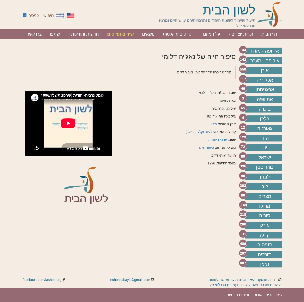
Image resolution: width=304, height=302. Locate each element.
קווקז (265, 235)
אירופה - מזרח (265, 51)
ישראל (265, 157)
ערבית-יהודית (217, 139)
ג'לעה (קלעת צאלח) (199, 132)
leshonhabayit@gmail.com (129, 280)
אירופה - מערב (264, 60)
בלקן (264, 118)
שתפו (55, 34)
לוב (264, 186)
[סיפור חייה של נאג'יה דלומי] (60, 15)
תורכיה (265, 254)
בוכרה (265, 109)
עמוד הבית (274, 295)
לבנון (265, 177)
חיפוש (48, 15)
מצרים (264, 196)
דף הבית (269, 34)
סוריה (264, 215)
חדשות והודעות (84, 34)
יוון (264, 147)
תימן (264, 264)
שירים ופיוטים (120, 34)
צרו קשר (34, 34)
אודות (258, 295)
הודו (265, 138)
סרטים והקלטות (177, 34)
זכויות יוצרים (241, 34)
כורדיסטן (265, 167)
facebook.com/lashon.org (42, 280)
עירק (264, 225)
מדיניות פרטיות (238, 295)
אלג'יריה (265, 80)
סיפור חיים (206, 147)
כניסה (34, 15)
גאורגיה (264, 128)
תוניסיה (264, 244)
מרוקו (264, 206)
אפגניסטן (265, 89)
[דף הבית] (269, 14)
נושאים (148, 34)
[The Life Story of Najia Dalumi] (70, 15)
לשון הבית (229, 10)
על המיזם (211, 34)
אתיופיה (265, 99)
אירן (265, 70)
